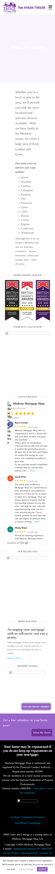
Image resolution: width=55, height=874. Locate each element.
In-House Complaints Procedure (27, 817)
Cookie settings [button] (26, 869)
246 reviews (13, 418)
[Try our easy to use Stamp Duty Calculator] (28, 361)
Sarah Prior (20, 477)
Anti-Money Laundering (27, 822)
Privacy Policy (11, 852)
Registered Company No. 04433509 (33, 848)
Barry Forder (21, 423)
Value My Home (42, 732)
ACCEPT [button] (42, 869)
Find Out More (14, 658)
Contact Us (46, 852)
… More (31, 470)
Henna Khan (21, 528)
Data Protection (29, 852)
